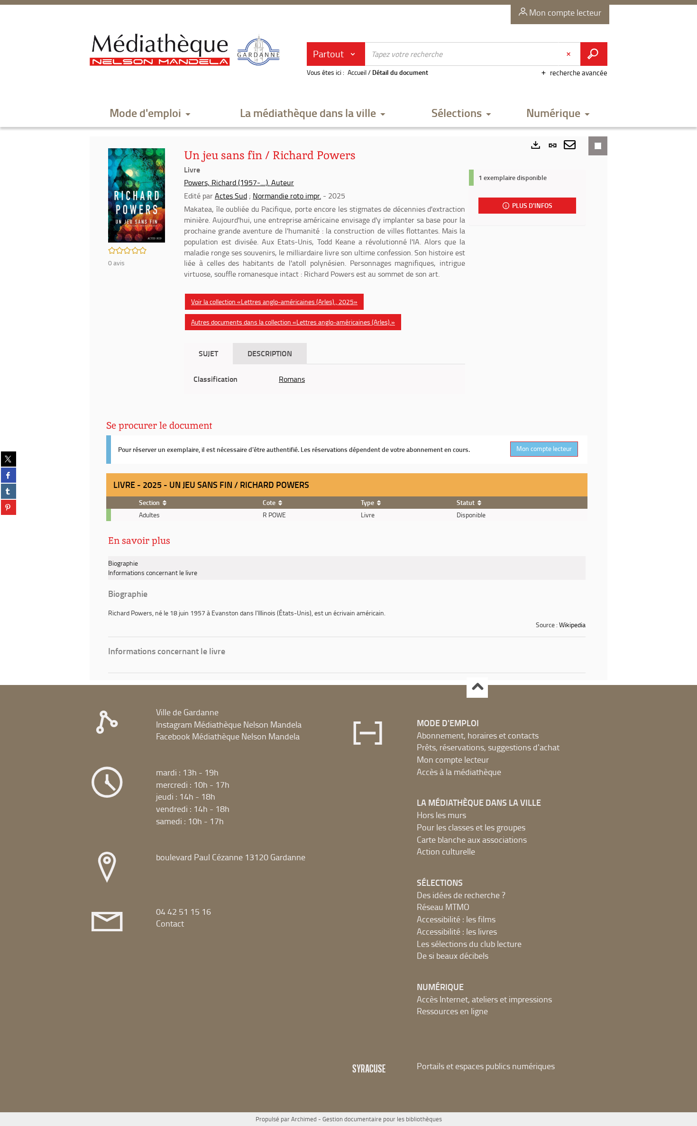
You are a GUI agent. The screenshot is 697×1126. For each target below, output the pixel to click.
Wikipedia (572, 624)
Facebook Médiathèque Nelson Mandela (228, 736)
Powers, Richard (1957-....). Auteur (239, 182)
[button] (150, 113)
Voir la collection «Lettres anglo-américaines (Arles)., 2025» (274, 301)
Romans (292, 379)
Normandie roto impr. (287, 195)
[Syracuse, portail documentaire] (187, 50)
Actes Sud (231, 195)
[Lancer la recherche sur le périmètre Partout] (593, 54)
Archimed (304, 1119)
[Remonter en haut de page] (477, 687)
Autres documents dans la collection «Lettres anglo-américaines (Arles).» (293, 321)
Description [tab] (270, 353)
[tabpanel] (324, 379)
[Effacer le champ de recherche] (569, 54)
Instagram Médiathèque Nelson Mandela (229, 724)
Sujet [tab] (208, 353)
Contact (170, 923)
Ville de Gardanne (187, 712)
